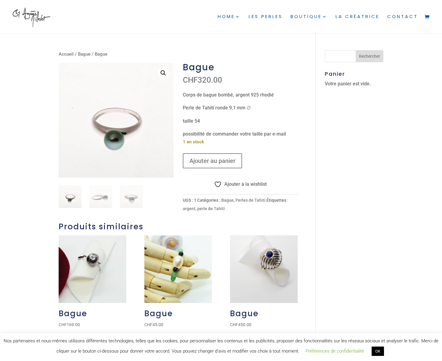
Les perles (266, 17)
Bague (84, 54)
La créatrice (357, 17)
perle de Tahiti (211, 208)
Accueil (66, 54)
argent (189, 208)
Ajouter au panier (212, 160)
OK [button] (377, 351)
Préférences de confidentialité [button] (334, 351)
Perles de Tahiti (250, 200)
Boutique (306, 17)
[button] (163, 73)
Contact (402, 17)
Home (226, 17)
